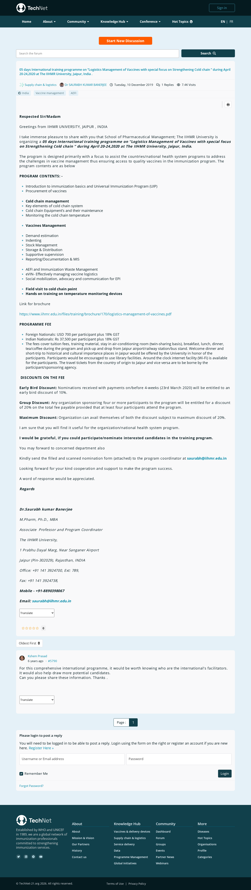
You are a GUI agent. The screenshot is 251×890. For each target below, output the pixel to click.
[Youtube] (40, 856)
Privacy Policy (137, 883)
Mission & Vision (83, 838)
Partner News (165, 857)
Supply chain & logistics (130, 838)
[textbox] (98, 53)
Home (26, 21)
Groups (161, 844)
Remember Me (36, 773)
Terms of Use (115, 883)
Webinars (162, 863)
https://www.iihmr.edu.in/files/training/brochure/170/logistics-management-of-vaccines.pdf (95, 314)
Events (160, 850)
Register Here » (41, 748)
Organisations (207, 844)
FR (231, 21)
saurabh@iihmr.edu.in (207, 458)
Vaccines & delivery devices (132, 831)
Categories (205, 857)
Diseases (203, 831)
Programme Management (131, 857)
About (76, 831)
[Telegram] (33, 856)
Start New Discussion (125, 40)
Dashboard (163, 831)
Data (117, 850)
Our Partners (80, 844)
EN (223, 21)
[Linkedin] (26, 856)
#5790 (52, 661)
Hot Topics (180, 21)
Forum (160, 838)
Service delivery (124, 844)
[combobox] (97, 53)
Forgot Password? (31, 785)
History (77, 850)
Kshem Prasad (37, 656)
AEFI (73, 93)
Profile (202, 850)
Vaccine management (50, 93)
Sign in (222, 8)
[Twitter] (18, 856)
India (25, 93)
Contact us (79, 857)
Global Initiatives (125, 863)
